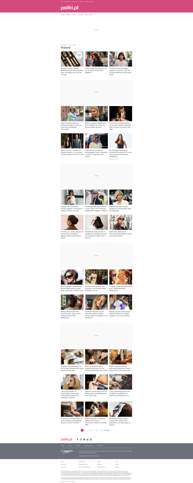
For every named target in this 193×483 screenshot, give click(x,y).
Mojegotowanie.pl (83, 464)
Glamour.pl (63, 464)
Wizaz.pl (117, 464)
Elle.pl (62, 461)
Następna (107, 430)
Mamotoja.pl (82, 461)
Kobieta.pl (99, 464)
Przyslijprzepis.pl (101, 467)
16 (96, 430)
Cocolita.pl (63, 467)
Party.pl (99, 461)
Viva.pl (116, 461)
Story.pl (117, 467)
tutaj (73, 481)
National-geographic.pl (84, 467)
